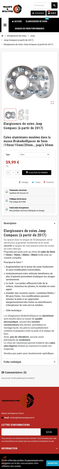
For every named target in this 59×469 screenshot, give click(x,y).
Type (8, 154)
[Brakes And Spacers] (12, 9)
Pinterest (50, 182)
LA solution (37, 305)
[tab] (29, 223)
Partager (24, 182)
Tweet (37, 182)
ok (50, 431)
